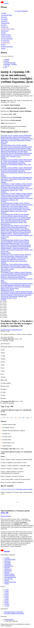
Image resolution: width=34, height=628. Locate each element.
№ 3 (2, 329)
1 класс (4, 301)
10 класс (4, 315)
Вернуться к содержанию (11, 329)
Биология (4, 17)
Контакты (4, 616)
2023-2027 (10, 337)
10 (25, 11)
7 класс (4, 311)
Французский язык (7, 46)
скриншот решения (8, 403)
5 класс (4, 307)
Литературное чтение (7, 29)
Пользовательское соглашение (13, 612)
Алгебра (3, 13)
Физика (3, 44)
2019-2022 (4, 337)
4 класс (4, 306)
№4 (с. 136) (5, 331)
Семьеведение (5, 42)
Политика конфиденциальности (14, 613)
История (3, 25)
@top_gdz (4, 513)
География (4, 19)
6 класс (4, 309)
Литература (4, 27)
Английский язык (6, 15)
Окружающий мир (7, 38)
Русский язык (5, 40)
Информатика (5, 23)
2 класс (4, 303)
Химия (3, 48)
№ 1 (21, 329)
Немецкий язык (6, 34)
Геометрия (4, 21)
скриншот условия (8, 340)
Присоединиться (6, 516)
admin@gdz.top (9, 619)
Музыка (3, 33)
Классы (3, 586)
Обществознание (6, 36)
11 (27, 11)
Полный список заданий (24, 489)
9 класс (4, 314)
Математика (5, 31)
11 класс (4, 317)
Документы (4, 608)
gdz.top (6, 3)
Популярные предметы (8, 555)
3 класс (4, 304)
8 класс (4, 312)
